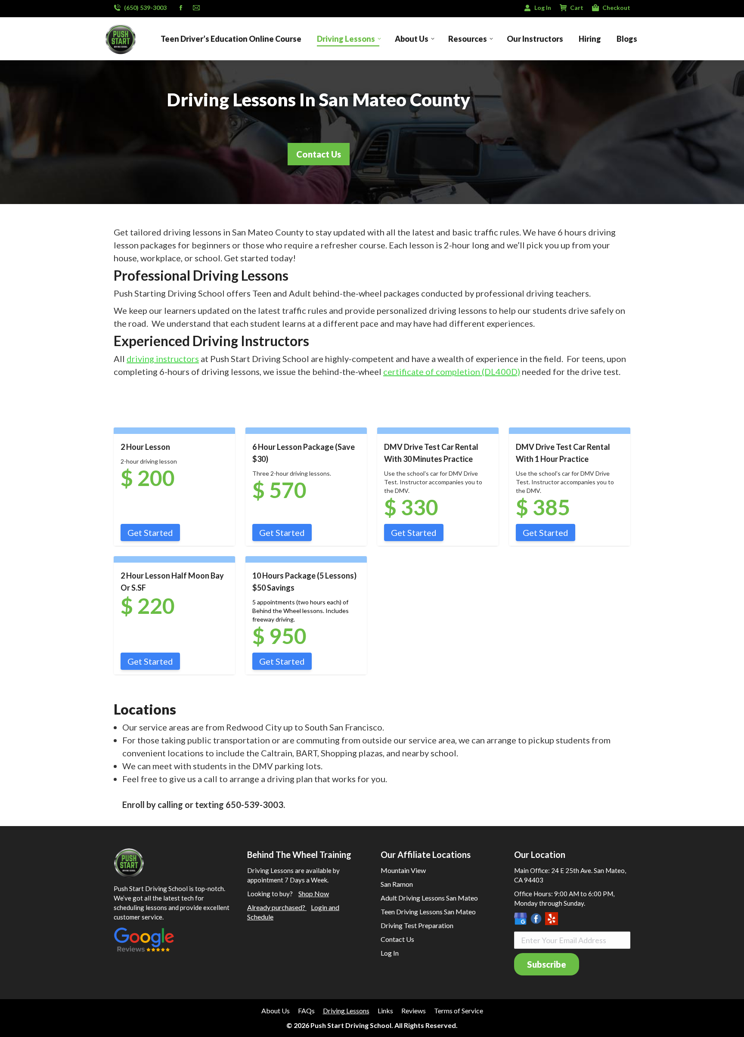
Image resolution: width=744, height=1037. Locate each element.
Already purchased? (277, 907)
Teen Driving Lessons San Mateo (428, 911)
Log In (542, 7)
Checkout (616, 7)
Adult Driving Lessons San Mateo (429, 898)
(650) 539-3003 (145, 7)
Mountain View (403, 870)
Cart (576, 7)
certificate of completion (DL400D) (451, 371)
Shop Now (313, 893)
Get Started (150, 532)
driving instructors (163, 358)
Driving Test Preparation (417, 925)
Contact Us (397, 939)
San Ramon (397, 884)
